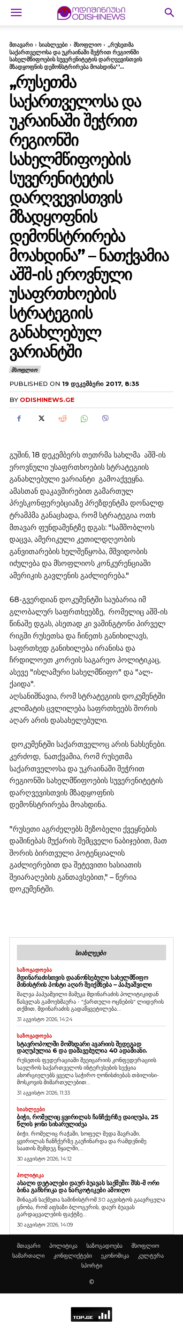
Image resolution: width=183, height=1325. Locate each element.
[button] (16, 12)
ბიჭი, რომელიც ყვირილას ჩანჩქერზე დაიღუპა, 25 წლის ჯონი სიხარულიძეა (87, 1120)
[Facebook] (18, 418)
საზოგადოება (34, 970)
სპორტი (91, 1265)
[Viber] (105, 418)
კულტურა (151, 1255)
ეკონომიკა (115, 1255)
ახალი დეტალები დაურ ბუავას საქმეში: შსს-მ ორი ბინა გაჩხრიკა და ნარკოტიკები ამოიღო (88, 1186)
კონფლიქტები (72, 1255)
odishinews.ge (47, 399)
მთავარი (21, 44)
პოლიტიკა (30, 1175)
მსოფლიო (87, 44)
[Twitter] (40, 418)
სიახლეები (53, 44)
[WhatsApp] (83, 418)
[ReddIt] (62, 418)
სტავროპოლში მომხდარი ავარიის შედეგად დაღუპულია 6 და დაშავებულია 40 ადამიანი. (82, 1047)
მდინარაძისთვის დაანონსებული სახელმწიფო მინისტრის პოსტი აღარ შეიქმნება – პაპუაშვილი (84, 980)
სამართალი (28, 1255)
